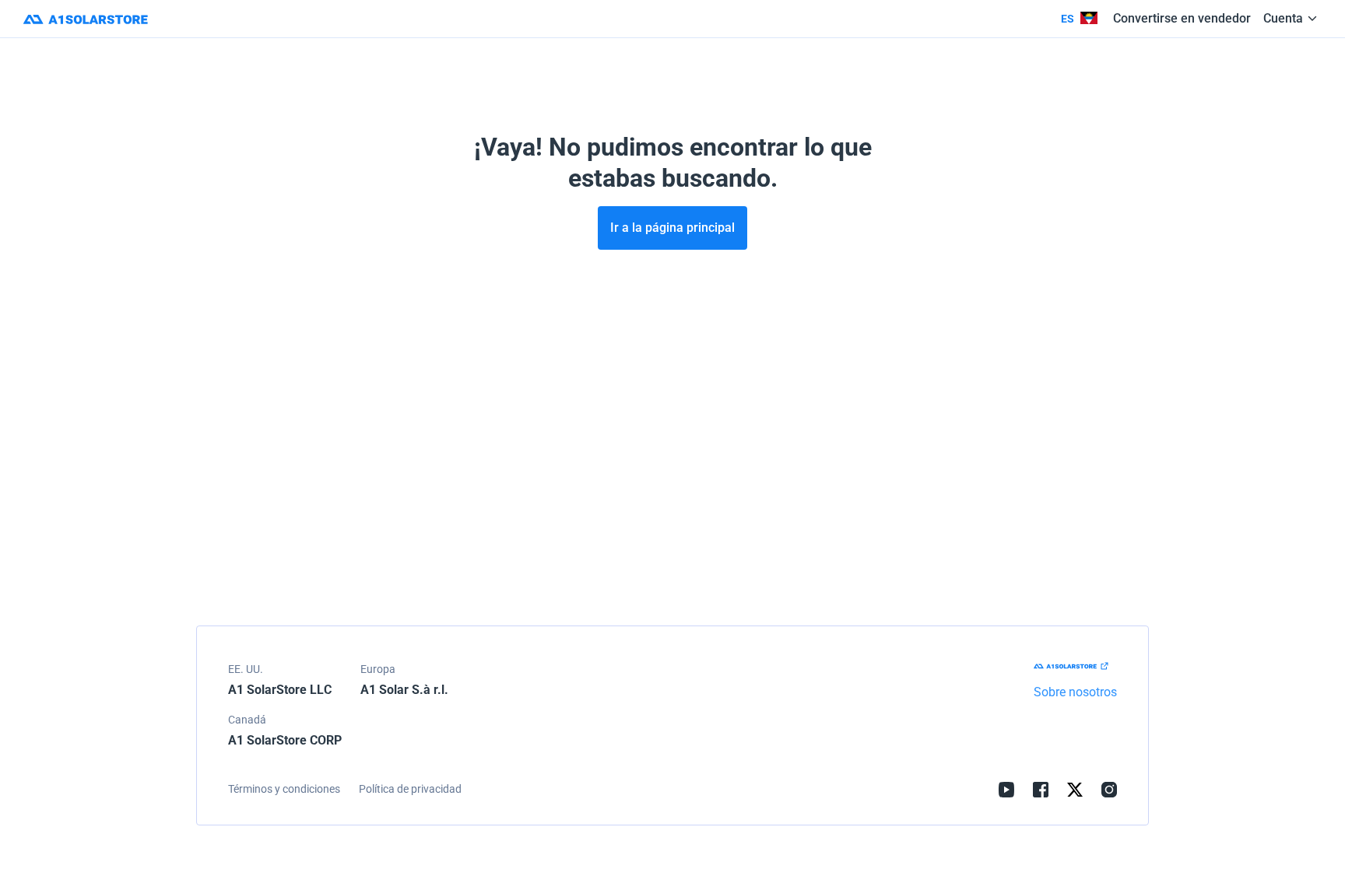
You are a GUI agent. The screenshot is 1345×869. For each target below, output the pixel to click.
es (1067, 18)
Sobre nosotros (1075, 692)
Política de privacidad (410, 789)
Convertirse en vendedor (1182, 18)
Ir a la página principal (672, 227)
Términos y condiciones (284, 789)
